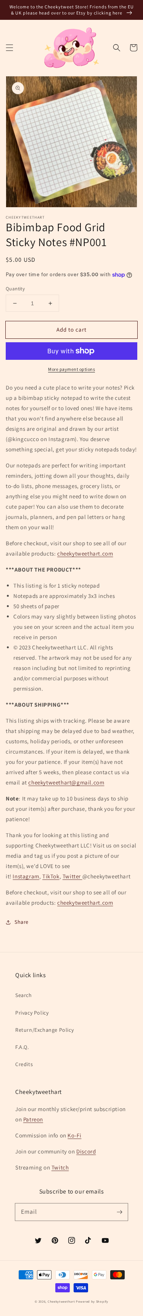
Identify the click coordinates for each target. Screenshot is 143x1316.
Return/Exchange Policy (44, 1029)
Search (23, 995)
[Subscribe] (119, 1211)
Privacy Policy (31, 1012)
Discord (86, 1151)
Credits (24, 1064)
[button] (9, 47)
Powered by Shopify (92, 1301)
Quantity (15, 288)
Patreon (33, 1119)
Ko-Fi (74, 1135)
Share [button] (21, 921)
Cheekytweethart (61, 1301)
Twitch (60, 1167)
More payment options (71, 369)
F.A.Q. (22, 1047)
